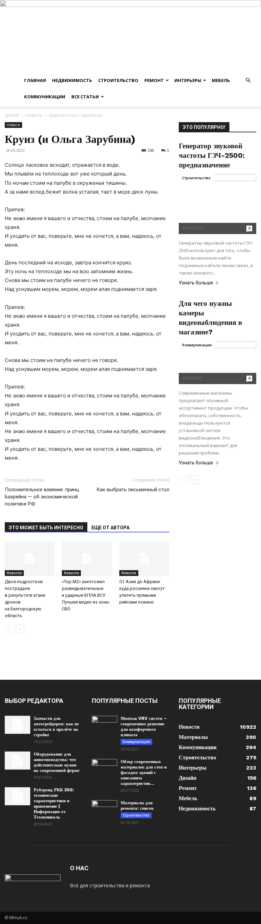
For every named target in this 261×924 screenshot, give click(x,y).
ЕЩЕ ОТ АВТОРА (110, 527)
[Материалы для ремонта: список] (104, 809)
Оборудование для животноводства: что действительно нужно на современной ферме (57, 762)
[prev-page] (9, 629)
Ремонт (154, 80)
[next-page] (20, 629)
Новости (33, 115)
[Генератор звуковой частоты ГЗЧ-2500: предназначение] (217, 204)
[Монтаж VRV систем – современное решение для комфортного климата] (104, 725)
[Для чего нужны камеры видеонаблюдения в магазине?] (217, 362)
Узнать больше (196, 282)
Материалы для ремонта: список (137, 805)
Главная (35, 80)
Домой (12, 115)
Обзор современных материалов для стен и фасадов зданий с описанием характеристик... (144, 772)
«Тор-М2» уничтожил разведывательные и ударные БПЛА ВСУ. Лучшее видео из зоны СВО (85, 595)
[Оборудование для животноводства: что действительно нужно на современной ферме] (17, 761)
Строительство (118, 80)
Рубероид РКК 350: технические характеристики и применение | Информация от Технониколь (54, 803)
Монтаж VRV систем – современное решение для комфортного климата (144, 726)
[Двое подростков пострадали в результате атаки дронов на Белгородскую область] (30, 559)
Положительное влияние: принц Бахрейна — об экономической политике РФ (42, 496)
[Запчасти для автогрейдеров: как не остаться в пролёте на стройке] (17, 725)
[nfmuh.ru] (130, 36)
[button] (248, 80)
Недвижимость (72, 80)
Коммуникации (44, 97)
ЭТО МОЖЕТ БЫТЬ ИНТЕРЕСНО (46, 527)
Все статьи (85, 97)
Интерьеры (187, 80)
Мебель (221, 80)
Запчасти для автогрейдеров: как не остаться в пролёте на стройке (56, 726)
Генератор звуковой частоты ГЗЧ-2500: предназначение (212, 155)
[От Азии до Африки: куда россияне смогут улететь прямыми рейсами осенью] (144, 559)
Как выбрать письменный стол (133, 489)
